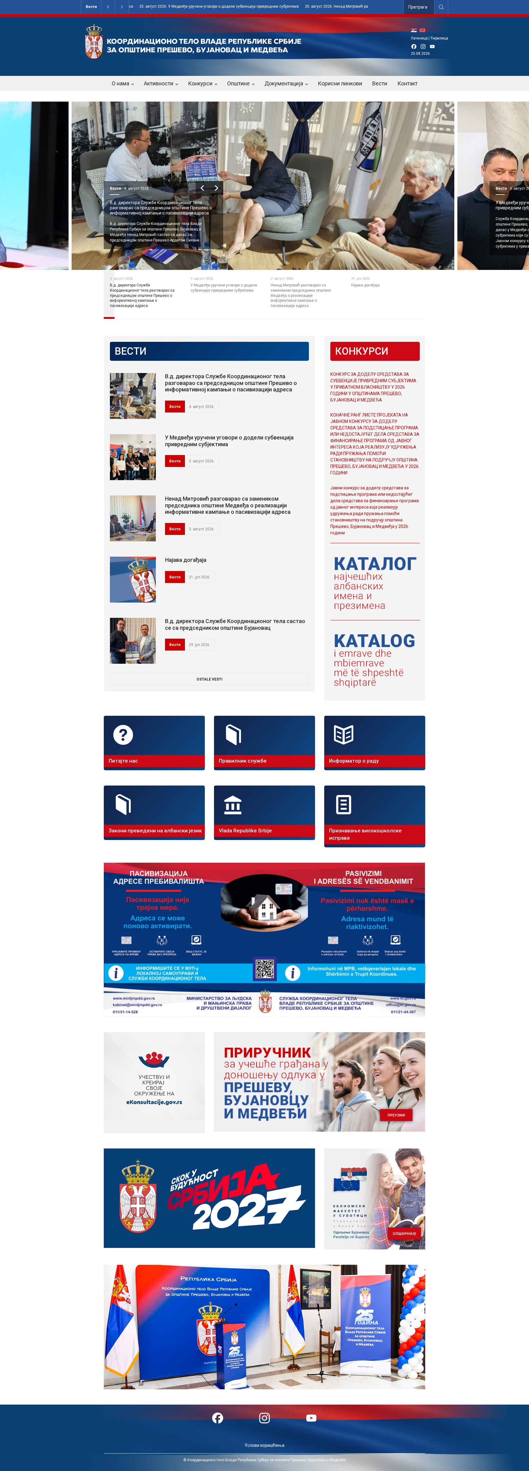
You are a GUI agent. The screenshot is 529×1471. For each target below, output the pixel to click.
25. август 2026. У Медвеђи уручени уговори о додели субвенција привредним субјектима (135, 7)
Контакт (407, 83)
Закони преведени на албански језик (155, 830)
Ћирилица (439, 38)
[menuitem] (415, 30)
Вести (91, 7)
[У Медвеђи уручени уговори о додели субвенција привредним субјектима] (133, 457)
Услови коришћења (264, 1445)
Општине (238, 83)
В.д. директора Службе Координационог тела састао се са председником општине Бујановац (235, 624)
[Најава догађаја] (133, 580)
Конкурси (200, 83)
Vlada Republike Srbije (245, 830)
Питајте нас (123, 761)
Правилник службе (243, 761)
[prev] (202, 188)
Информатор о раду (354, 761)
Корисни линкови (340, 83)
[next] (216, 188)
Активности (158, 83)
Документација (283, 83)
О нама (120, 83)
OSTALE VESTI (210, 679)
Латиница (419, 38)
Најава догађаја (185, 560)
